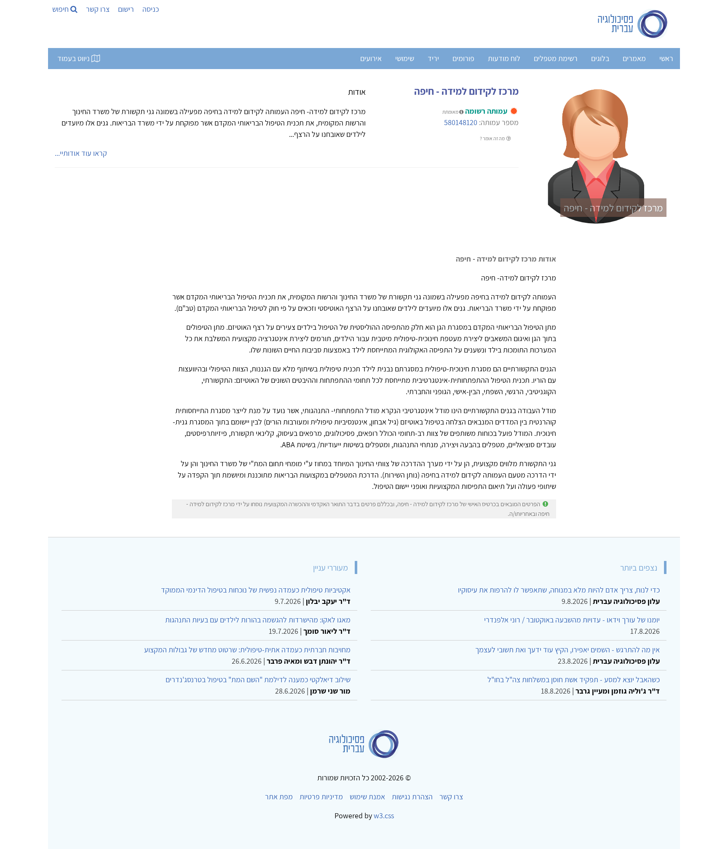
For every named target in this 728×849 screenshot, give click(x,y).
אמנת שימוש (367, 796)
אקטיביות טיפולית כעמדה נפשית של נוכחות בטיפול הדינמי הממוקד (256, 590)
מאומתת (450, 112)
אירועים (371, 58)
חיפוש (61, 9)
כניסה (150, 9)
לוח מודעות (504, 58)
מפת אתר (279, 796)
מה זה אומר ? (493, 138)
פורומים (463, 58)
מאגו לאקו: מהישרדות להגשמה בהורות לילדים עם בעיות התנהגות (258, 620)
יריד (433, 58)
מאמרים (634, 58)
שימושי (404, 58)
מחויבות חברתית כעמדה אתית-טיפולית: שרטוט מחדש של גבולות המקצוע (247, 649)
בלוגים (600, 58)
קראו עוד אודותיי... (81, 153)
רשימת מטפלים (556, 58)
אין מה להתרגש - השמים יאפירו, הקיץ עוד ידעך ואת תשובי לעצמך (567, 649)
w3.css (384, 815)
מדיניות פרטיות (321, 796)
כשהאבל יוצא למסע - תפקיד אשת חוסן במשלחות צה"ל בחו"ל (573, 679)
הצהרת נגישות (412, 796)
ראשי (666, 58)
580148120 (460, 122)
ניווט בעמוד (74, 58)
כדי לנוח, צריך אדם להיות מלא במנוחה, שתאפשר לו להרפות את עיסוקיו (559, 590)
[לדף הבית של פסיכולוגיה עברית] (633, 24)
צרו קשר (98, 9)
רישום (126, 9)
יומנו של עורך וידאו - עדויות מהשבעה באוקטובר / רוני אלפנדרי (572, 620)
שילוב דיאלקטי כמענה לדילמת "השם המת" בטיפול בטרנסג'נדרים (258, 679)
